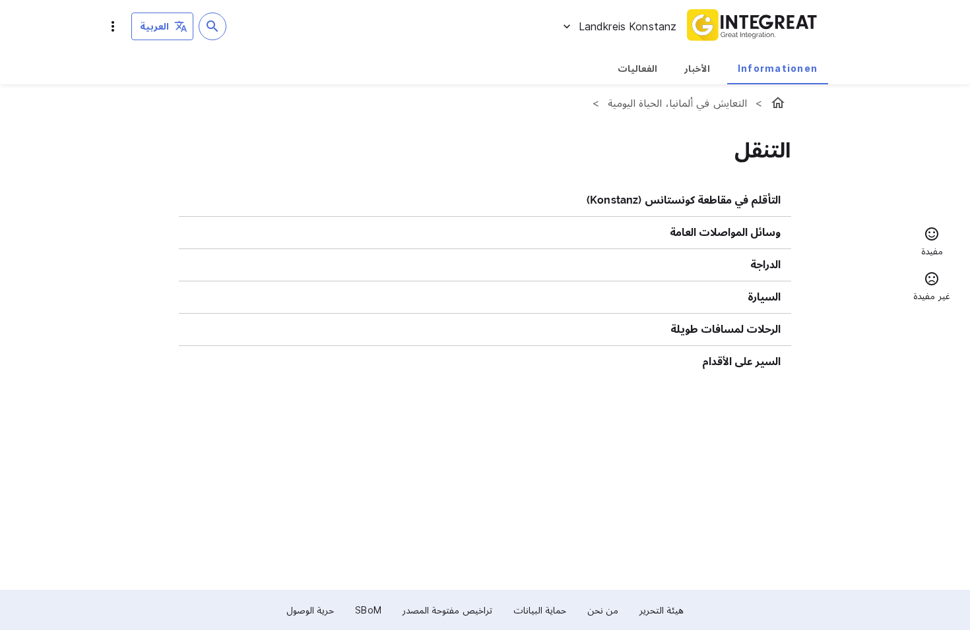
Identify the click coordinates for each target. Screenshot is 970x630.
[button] (932, 243)
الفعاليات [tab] (637, 68)
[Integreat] (752, 26)
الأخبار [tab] (697, 68)
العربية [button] (154, 26)
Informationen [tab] (778, 68)
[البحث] (212, 26)
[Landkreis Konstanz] (778, 103)
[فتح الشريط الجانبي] (113, 26)
